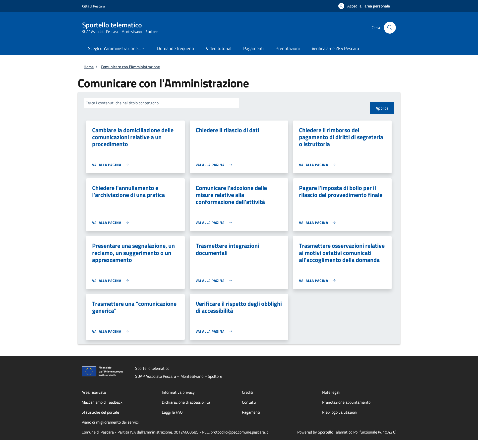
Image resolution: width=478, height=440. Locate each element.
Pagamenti (251, 412)
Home (89, 67)
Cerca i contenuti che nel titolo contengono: (122, 103)
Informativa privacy (178, 392)
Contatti (249, 402)
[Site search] (390, 28)
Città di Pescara (93, 6)
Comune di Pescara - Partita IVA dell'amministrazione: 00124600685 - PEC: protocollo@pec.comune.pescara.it (175, 432)
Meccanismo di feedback (102, 402)
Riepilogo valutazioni (339, 412)
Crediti (247, 392)
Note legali (331, 392)
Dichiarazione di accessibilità (186, 402)
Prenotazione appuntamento (346, 402)
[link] (111, 164)
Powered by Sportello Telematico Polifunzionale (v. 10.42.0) (346, 432)
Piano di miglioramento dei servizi (110, 422)
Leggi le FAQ (172, 412)
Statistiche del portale (100, 412)
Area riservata (94, 392)
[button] (364, 6)
